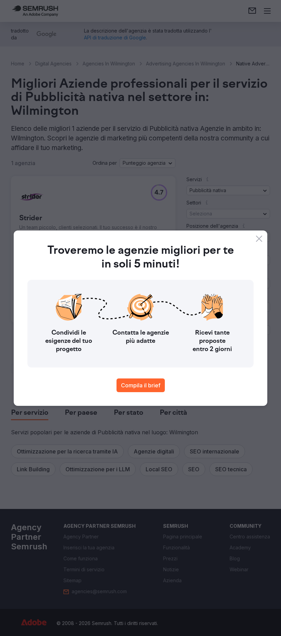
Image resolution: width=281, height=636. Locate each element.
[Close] (259, 238)
